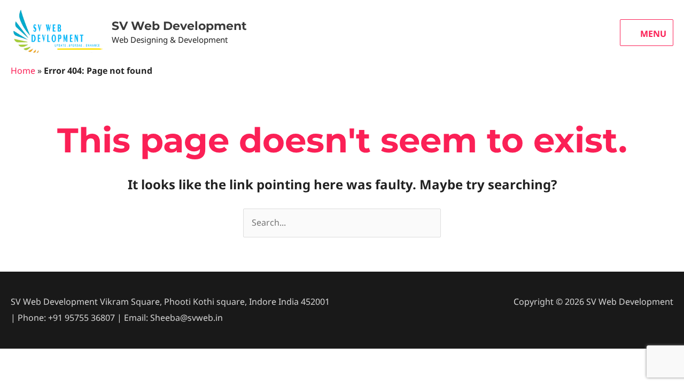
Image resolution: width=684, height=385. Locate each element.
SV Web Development (179, 26)
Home (23, 70)
